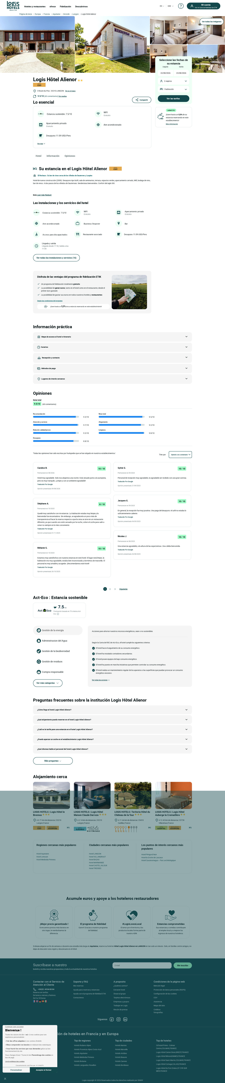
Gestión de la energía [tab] (53, 630)
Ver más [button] (40, 144)
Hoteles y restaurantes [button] (34, 6)
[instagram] (118, 1019)
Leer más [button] (41, 195)
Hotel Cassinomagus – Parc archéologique (158, 860)
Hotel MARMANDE (96, 862)
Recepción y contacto (51, 357)
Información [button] (53, 155)
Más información (172, 124)
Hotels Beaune (121, 1057)
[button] (5, 1078)
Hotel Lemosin (42, 856)
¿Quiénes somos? (121, 985)
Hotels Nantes (121, 1045)
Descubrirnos (81, 6)
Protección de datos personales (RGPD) (170, 989)
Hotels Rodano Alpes (82, 1045)
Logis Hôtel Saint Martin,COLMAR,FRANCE (173, 1060)
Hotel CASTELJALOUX (98, 865)
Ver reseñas (63, 96)
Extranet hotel (119, 989)
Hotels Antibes (121, 1053)
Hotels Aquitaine (80, 1053)
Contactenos (78, 997)
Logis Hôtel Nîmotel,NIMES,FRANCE (170, 1056)
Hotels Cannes (121, 1061)
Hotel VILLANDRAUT (97, 856)
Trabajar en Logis (120, 1005)
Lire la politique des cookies (14, 1061)
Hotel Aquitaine (42, 853)
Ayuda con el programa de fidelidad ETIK (89, 993)
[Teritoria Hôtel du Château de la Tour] (132, 795)
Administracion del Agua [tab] (54, 640)
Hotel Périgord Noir (149, 854)
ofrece (53, 6)
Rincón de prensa (120, 1009)
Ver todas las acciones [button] (99, 680)
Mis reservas (78, 985)
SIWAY (140, 1080)
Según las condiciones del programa (49, 301)
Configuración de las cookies (165, 993)
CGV (155, 997)
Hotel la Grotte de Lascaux (152, 857)
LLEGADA (165, 67)
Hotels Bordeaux (122, 1065)
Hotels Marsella (121, 1049)
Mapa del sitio (159, 1005)
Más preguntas (51, 760)
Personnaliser (16, 1070)
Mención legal (159, 985)
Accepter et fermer (43, 1070)
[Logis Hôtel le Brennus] (51, 795)
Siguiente (120, 589)
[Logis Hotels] (13, 5)
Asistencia (158, 1001)
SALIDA (181, 67)
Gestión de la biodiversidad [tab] (56, 651)
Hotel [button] (38, 155)
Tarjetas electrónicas (122, 997)
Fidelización (65, 6)
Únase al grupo (120, 993)
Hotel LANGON (95, 853)
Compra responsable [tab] (53, 671)
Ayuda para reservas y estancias (86, 989)
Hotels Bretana (80, 1061)
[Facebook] (111, 1019)
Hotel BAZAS (94, 859)
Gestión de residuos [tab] (52, 661)
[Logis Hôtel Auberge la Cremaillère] (173, 795)
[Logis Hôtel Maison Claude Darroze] (92, 795)
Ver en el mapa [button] (70, 91)
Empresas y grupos (121, 1001)
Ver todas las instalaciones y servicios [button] (56, 257)
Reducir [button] (48, 195)
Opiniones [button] (70, 155)
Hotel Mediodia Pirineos (45, 859)
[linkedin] (125, 1019)
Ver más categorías (45, 683)
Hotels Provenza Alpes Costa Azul (87, 1049)
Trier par (162, 454)
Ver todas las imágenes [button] (211, 21)
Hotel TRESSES (95, 868)
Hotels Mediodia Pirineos (84, 1057)
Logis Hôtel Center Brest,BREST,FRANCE (172, 1052)
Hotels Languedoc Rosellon (85, 1065)
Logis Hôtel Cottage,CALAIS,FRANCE (171, 1064)
